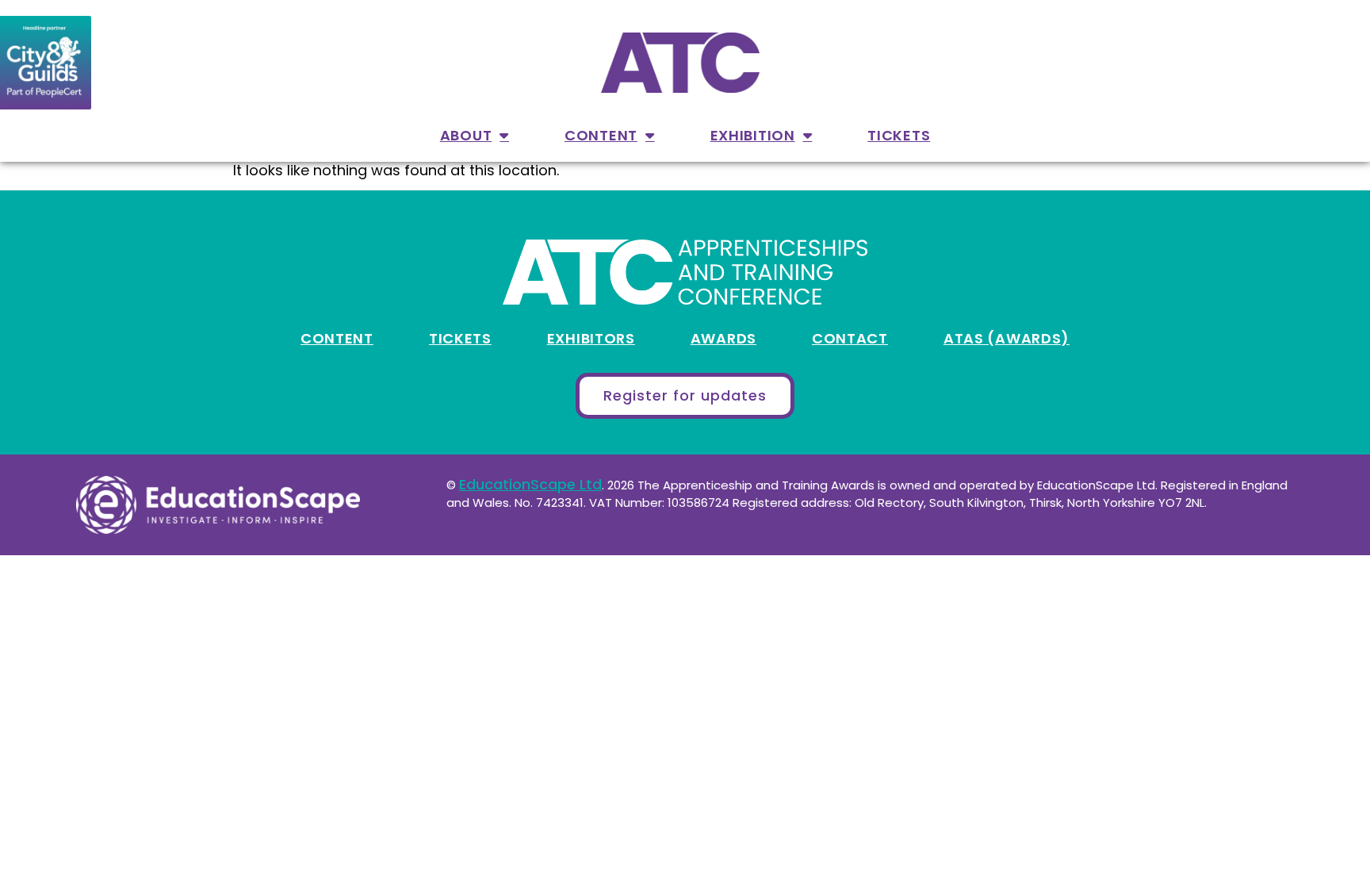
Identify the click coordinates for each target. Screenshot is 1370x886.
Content (600, 135)
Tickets (898, 135)
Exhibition (752, 135)
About (466, 135)
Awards (723, 338)
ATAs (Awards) (1006, 338)
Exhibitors (591, 338)
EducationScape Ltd (530, 484)
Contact (850, 338)
